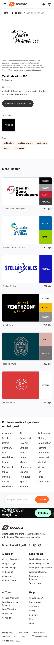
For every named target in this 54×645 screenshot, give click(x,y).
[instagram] (34, 545)
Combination (44, 443)
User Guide (34, 606)
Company (7, 447)
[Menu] (4, 4)
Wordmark (7, 486)
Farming (42, 447)
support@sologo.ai (34, 70)
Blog (31, 619)
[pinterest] (39, 545)
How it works (35, 602)
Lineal (5, 462)
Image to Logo (8, 563)
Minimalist (7, 467)
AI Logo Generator (10, 559)
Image (23, 457)
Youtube (24, 486)
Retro (40, 476)
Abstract (6, 433)
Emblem (24, 447)
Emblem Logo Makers (39, 563)
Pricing (32, 610)
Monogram (43, 467)
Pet (39, 472)
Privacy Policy (7, 632)
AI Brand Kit (7, 572)
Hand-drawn (8, 457)
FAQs (31, 623)
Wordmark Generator (38, 572)
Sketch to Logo (9, 567)
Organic (24, 472)
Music (5, 472)
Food (22, 452)
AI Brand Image (9, 580)
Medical (42, 462)
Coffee (5, 443)
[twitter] (29, 545)
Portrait (6, 476)
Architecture (44, 433)
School (5, 481)
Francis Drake (9, 364)
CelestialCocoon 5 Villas (14, 247)
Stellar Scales (9, 286)
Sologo (19, 4)
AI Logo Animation (10, 598)
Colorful (24, 443)
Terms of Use (23, 632)
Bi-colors (6, 438)
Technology (44, 481)
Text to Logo (35, 583)
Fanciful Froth (9, 402)
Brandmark (25, 438)
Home (5, 13)
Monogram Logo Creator (40, 567)
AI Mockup (7, 576)
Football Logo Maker (38, 559)
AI (21, 433)
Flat (4, 452)
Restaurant (25, 476)
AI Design (6, 618)
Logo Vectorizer (9, 609)
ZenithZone (8, 325)
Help (24, 637)
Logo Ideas (17, 13)
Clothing (42, 438)
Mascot (24, 462)
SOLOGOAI (15, 527)
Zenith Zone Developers (14, 208)
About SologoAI (36, 598)
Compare (33, 615)
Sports (23, 481)
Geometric (43, 452)
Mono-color (26, 467)
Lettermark (43, 457)
